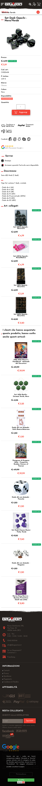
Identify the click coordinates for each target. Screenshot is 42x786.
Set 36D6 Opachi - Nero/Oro (21, 315)
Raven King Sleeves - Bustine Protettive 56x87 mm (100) (21, 598)
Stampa (8, 161)
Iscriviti (29, 721)
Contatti (7, 670)
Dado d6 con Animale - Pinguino (21, 564)
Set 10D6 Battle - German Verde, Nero (21, 395)
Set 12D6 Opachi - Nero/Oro (21, 286)
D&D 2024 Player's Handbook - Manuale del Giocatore (21, 361)
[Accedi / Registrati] (35, 4)
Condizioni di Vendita (11, 682)
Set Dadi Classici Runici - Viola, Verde (21, 531)
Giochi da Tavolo (8, 12)
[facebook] (10, 139)
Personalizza (21, 774)
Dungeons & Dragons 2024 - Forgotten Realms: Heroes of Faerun (21, 463)
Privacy (29, 766)
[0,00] (39, 4)
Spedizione (7, 676)
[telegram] (29, 139)
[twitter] (19, 139)
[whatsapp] (15, 139)
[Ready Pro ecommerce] (21, 782)
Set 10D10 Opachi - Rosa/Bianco (21, 257)
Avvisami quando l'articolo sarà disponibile (22, 165)
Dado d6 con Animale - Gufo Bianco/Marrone (21, 428)
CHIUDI (39, 753)
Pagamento (8, 679)
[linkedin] (24, 139)
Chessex (4, 85)
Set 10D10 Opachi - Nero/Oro (21, 227)
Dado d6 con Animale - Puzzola (21, 498)
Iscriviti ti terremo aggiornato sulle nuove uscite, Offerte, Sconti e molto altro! (18, 726)
